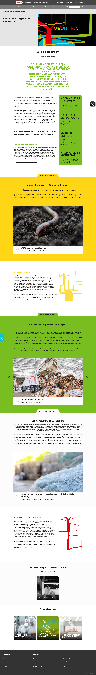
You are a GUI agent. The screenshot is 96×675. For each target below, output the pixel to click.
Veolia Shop (5, 666)
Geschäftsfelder (67, 661)
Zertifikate (34, 672)
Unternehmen (66, 663)
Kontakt (5, 672)
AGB (29, 672)
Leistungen (20, 7)
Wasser (4, 661)
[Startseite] (14, 7)
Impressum (11, 672)
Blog (47, 2)
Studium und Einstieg (38, 663)
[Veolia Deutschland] (19, 2)
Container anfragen (74, 6)
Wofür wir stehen (67, 658)
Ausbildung (35, 661)
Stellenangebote (37, 658)
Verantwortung (66, 666)
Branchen (28, 7)
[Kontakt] (2, 335)
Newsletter (35, 2)
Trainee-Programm (37, 666)
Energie (5, 663)
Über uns (62, 7)
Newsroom (48, 7)
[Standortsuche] (2, 339)
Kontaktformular (48, 588)
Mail (82, 7)
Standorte (28, 2)
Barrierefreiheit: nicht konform (46, 672)
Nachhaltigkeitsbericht (56, 2)
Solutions (42, 2)
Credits (56, 672)
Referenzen (36, 7)
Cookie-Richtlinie (64, 672)
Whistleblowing (69, 2)
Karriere (55, 7)
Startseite (5, 11)
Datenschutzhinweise (21, 672)
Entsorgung (5, 658)
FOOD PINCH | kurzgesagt (25, 628)
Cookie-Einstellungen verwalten (77, 672)
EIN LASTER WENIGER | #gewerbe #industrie (71, 628)
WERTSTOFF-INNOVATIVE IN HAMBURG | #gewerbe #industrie (48, 628)
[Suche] (67, 7)
